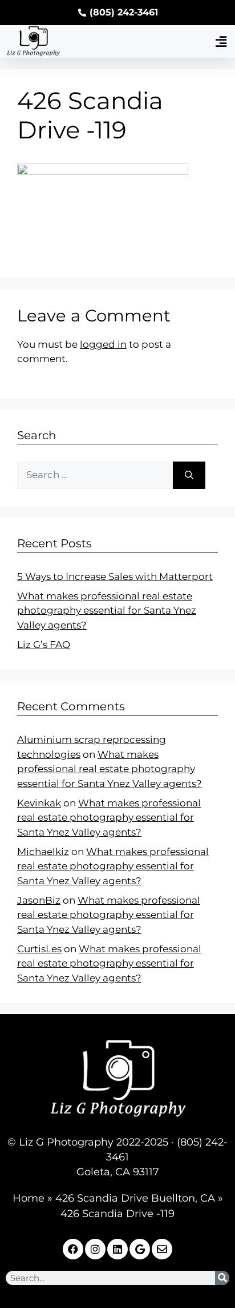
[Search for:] (95, 475)
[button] (220, 41)
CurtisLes (39, 949)
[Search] (189, 475)
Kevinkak (39, 803)
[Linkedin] (117, 1249)
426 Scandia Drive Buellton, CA (135, 1198)
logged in (103, 344)
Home (28, 1198)
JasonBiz (38, 900)
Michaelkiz (43, 851)
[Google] (139, 1249)
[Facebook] (73, 1249)
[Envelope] (162, 1249)
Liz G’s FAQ (43, 644)
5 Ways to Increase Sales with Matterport (115, 576)
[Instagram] (95, 1249)
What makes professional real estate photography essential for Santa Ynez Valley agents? (106, 610)
